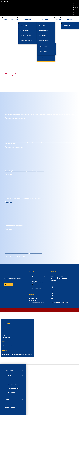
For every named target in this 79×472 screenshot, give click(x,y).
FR (75, 7)
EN (77, 7)
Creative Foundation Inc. (18, 310)
